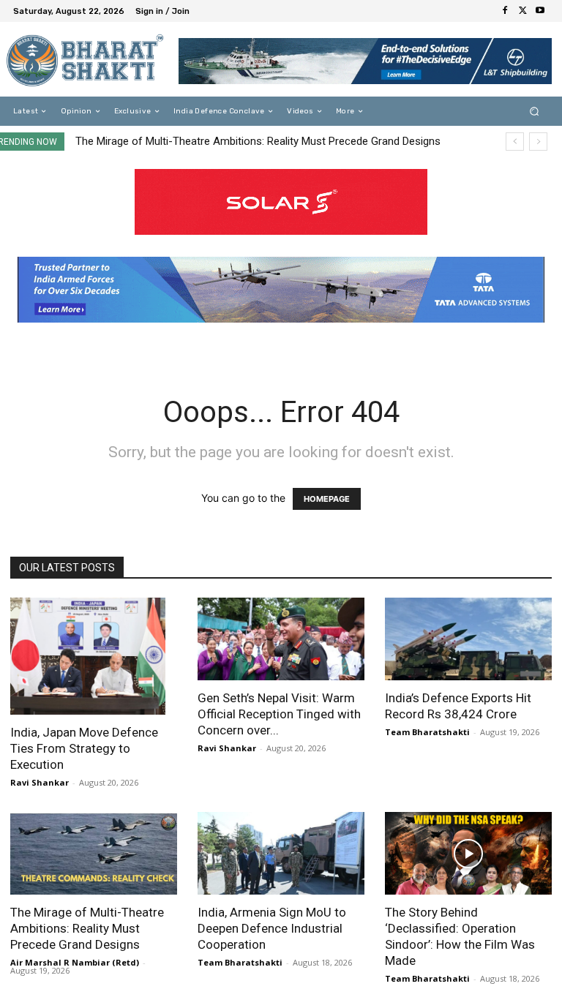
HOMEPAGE (327, 499)
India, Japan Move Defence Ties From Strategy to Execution (84, 748)
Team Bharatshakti (427, 731)
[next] (538, 141)
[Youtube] (540, 11)
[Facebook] (505, 11)
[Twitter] (522, 11)
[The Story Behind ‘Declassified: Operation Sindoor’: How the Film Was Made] (468, 853)
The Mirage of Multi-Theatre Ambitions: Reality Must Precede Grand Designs (258, 141)
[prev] (515, 141)
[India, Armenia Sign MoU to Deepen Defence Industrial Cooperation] (281, 853)
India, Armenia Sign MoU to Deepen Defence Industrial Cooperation (272, 928)
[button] (534, 111)
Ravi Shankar (39, 782)
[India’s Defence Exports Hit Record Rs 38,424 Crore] (468, 639)
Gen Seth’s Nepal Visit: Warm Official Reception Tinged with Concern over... (279, 714)
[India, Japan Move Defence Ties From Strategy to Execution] (93, 656)
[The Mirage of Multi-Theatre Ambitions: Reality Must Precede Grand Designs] (93, 853)
